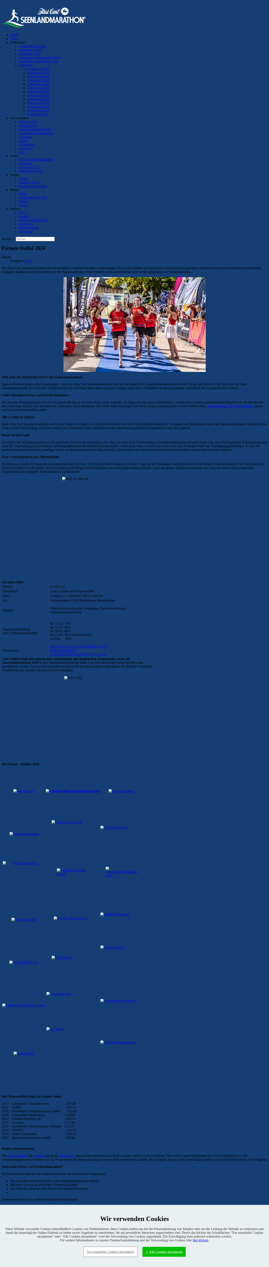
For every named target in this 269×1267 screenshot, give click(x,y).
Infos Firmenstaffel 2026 (34, 129)
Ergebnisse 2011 (38, 114)
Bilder (22, 193)
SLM (28, 261)
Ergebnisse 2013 (38, 106)
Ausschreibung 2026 (32, 46)
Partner (23, 178)
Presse (22, 205)
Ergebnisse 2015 (38, 99)
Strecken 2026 (28, 122)
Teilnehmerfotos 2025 (32, 197)
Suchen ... (8, 239)
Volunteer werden (30, 171)
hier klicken (200, 1240)
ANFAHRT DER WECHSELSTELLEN (78, 654)
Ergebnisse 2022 (38, 80)
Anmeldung (67, 1156)
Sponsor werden (29, 182)
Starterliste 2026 (29, 53)
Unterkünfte (26, 144)
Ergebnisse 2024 (38, 72)
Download (25, 231)
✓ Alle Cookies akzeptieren (164, 1252)
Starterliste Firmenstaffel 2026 (38, 61)
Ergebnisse (25, 65)
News (14, 38)
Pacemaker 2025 (29, 167)
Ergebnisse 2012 (38, 110)
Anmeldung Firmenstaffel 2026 (39, 57)
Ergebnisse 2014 (38, 103)
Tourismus (25, 137)
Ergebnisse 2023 (38, 76)
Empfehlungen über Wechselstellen (230, 406)
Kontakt (23, 216)
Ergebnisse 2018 (38, 88)
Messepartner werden (32, 186)
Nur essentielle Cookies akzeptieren (110, 1252)
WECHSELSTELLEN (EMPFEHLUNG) (78, 646)
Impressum (25, 224)
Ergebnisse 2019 (38, 84)
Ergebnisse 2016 (38, 95)
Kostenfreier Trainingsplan (36, 133)
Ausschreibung (17, 1156)
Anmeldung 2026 (30, 50)
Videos (23, 201)
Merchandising (28, 227)
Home (14, 35)
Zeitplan (39, 1156)
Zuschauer (25, 148)
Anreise (23, 140)
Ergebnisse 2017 (38, 91)
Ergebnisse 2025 (38, 69)
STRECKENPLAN (63, 650)
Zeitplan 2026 (27, 125)
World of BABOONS (33, 220)
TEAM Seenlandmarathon (36, 159)
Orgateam (25, 163)
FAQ (21, 152)
